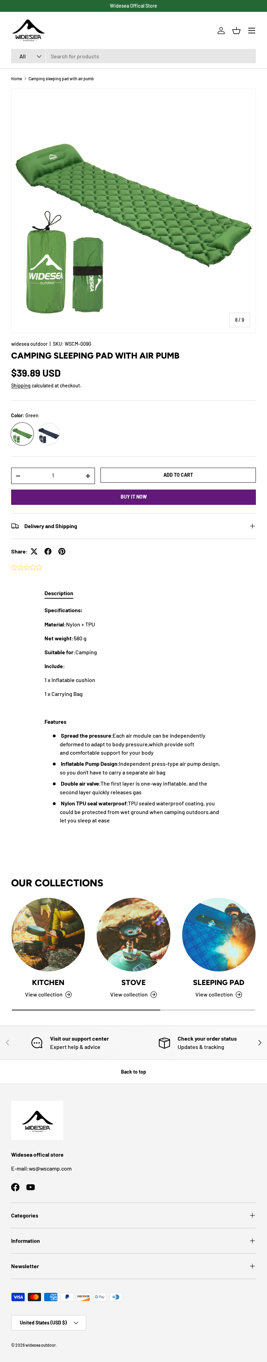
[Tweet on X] (34, 551)
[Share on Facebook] (48, 551)
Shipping (21, 385)
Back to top (133, 1072)
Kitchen (48, 982)
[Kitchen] (48, 934)
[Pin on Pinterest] (62, 551)
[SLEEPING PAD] (219, 934)
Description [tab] (58, 593)
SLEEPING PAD (218, 982)
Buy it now (134, 497)
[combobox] (133, 56)
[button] (236, 30)
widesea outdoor (29, 344)
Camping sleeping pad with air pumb (61, 78)
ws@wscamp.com (50, 1168)
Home (16, 78)
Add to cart (178, 475)
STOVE (133, 982)
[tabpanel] (133, 715)
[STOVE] (133, 934)
